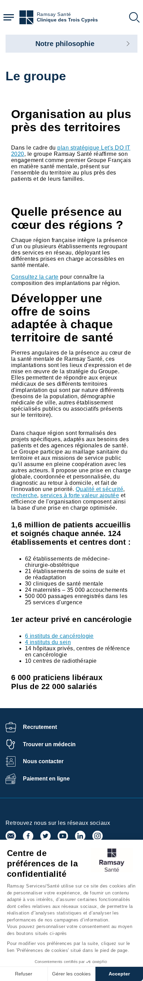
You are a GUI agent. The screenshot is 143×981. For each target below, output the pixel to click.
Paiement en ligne (46, 779)
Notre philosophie (64, 43)
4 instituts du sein (48, 642)
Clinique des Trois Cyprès (67, 20)
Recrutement (40, 727)
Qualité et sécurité (99, 489)
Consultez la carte (35, 277)
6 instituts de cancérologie (59, 636)
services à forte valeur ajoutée (79, 495)
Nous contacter (43, 761)
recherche (24, 495)
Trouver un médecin (49, 744)
